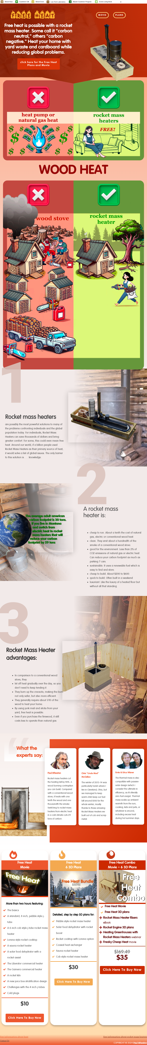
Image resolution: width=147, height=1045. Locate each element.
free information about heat (14, 1036)
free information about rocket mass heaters (125, 1036)
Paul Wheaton (54, 773)
